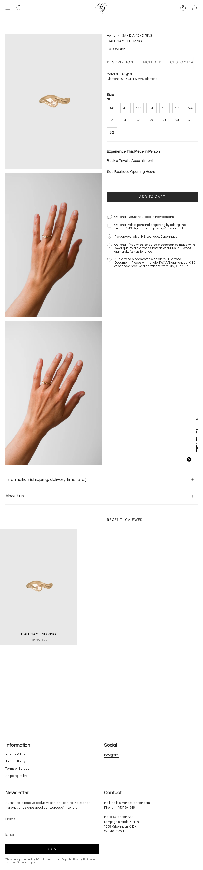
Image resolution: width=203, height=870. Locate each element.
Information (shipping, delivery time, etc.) (45, 479)
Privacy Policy (15, 754)
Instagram (111, 755)
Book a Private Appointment (130, 161)
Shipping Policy (16, 776)
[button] (197, 435)
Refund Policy (15, 761)
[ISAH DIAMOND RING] (38, 586)
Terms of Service (17, 768)
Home (111, 35)
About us (14, 496)
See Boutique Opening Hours (131, 172)
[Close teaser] (189, 459)
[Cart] (194, 8)
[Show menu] (8, 8)
